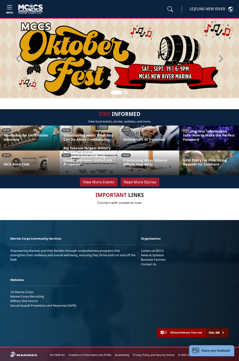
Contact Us (148, 264)
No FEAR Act (57, 355)
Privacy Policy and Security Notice (153, 355)
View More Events (98, 182)
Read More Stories (140, 182)
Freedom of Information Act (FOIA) (90, 355)
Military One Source (24, 301)
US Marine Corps (21, 292)
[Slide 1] (117, 92)
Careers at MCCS (152, 251)
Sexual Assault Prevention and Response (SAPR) (43, 305)
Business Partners (153, 259)
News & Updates (152, 255)
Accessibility (122, 355)
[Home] (30, 9)
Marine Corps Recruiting (27, 296)
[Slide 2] (126, 92)
